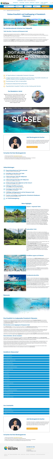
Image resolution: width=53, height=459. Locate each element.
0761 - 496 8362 (45, 2)
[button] (2, 22)
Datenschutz (27, 454)
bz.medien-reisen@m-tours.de (31, 0)
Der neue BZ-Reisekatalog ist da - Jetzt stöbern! (26, 8)
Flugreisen (37, 2)
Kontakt (19, 454)
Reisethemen (15, 2)
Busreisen (27, 2)
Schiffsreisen (32, 2)
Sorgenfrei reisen (23, 454)
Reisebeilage (22, 2)
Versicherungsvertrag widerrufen (40, 454)
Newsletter (25, 0)
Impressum (5, 454)
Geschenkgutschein (32, 454)
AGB (8, 454)
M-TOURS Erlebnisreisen (30, 448)
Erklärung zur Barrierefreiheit (13, 454)
